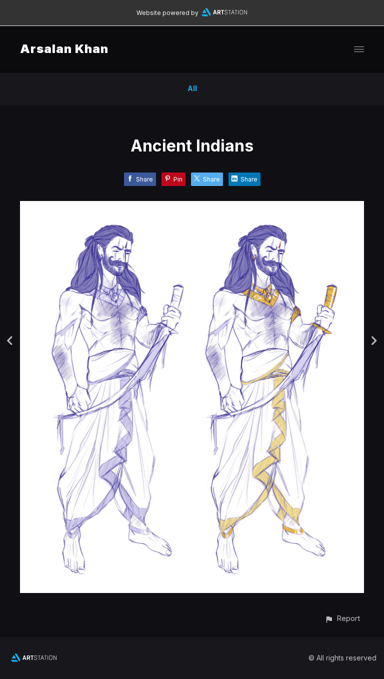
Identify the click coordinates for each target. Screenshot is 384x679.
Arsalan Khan (64, 49)
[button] (342, 618)
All (192, 88)
